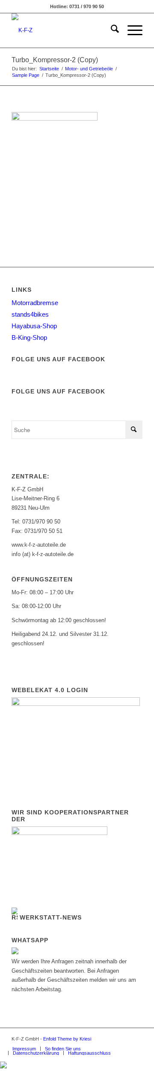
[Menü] (130, 30)
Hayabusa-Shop (34, 326)
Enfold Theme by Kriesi (67, 1038)
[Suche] (110, 30)
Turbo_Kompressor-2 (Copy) (55, 60)
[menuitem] (110, 30)
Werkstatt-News (51, 917)
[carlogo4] (64, 30)
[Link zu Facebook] (123, 1038)
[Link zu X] (136, 1038)
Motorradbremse (35, 302)
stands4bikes (30, 314)
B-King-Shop (29, 337)
